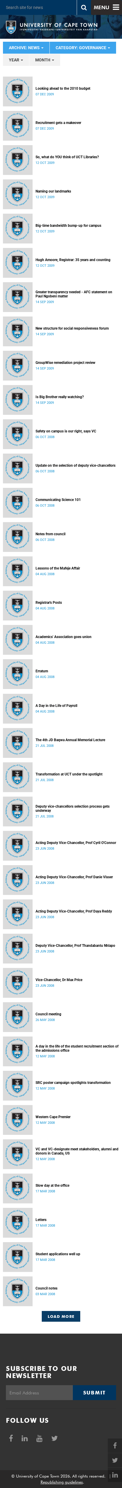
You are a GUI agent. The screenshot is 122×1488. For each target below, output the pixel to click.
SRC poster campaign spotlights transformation (73, 1083)
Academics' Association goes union (64, 637)
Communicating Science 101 (58, 500)
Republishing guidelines (62, 1482)
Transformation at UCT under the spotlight (69, 774)
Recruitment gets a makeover (58, 123)
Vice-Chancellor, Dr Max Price (59, 980)
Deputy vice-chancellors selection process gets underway (73, 808)
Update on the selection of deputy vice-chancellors (75, 465)
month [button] (43, 60)
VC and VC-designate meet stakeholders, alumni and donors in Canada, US (77, 1151)
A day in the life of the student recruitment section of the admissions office (77, 1048)
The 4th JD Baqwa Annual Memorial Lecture (70, 740)
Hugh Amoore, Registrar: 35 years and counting (73, 260)
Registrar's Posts (49, 603)
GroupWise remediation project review (65, 363)
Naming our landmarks (53, 191)
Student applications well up (58, 1254)
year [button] (14, 60)
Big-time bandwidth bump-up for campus (68, 226)
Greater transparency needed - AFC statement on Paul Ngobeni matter (74, 294)
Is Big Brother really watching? (60, 397)
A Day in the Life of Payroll (56, 706)
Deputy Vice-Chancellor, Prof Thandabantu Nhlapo (75, 946)
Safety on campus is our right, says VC (66, 431)
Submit (94, 1393)
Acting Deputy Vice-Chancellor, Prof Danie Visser (74, 877)
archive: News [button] (25, 47)
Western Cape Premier (53, 1117)
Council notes (46, 1288)
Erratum (42, 671)
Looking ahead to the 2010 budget (63, 88)
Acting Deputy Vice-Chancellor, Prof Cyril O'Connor (76, 843)
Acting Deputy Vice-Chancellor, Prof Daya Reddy (74, 911)
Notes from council (50, 534)
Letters (41, 1220)
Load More (61, 1316)
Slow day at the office (52, 1185)
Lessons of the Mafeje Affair (58, 568)
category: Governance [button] (81, 47)
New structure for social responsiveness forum (72, 328)
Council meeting (48, 1014)
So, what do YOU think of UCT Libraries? (67, 157)
